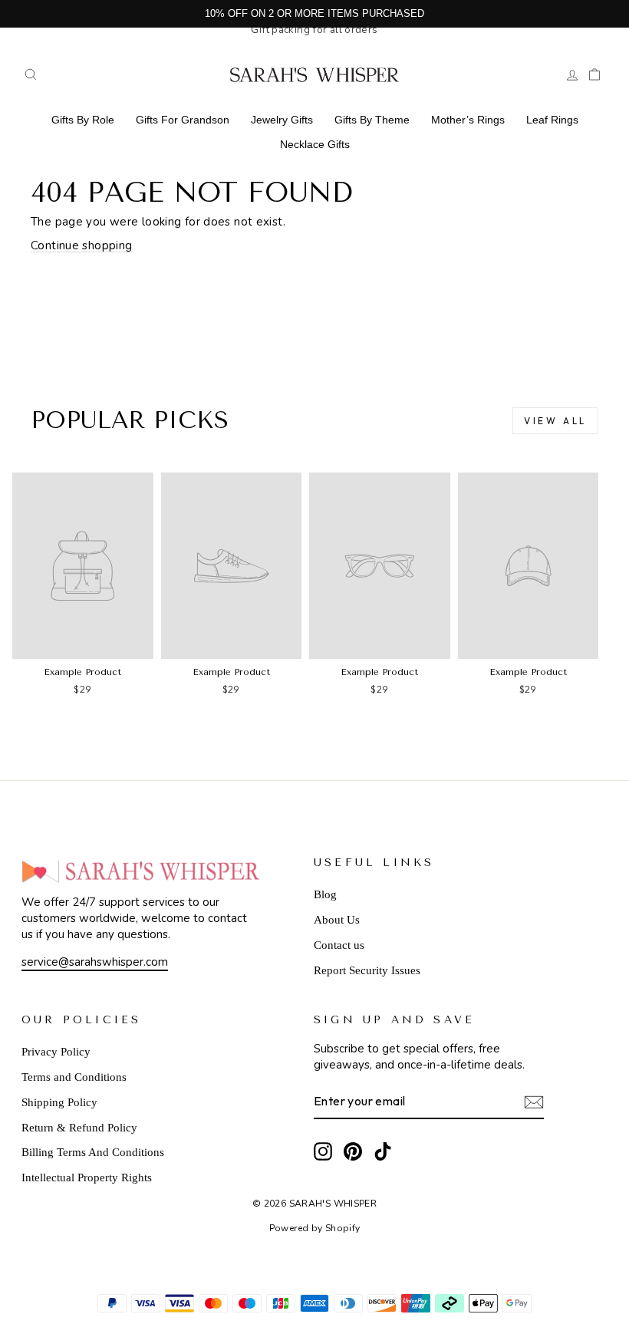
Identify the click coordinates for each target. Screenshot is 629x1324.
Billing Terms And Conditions (92, 1152)
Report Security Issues (367, 970)
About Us (337, 920)
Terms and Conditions (74, 1077)
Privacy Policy (56, 1052)
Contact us (339, 945)
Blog (325, 894)
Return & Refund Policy (79, 1127)
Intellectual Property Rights (86, 1177)
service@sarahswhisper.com (94, 962)
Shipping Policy (59, 1102)
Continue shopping (81, 245)
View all (555, 421)
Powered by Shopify (315, 1228)
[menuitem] (83, 119)
